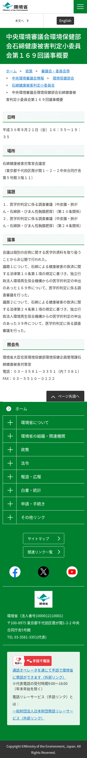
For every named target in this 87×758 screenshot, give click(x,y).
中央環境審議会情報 (28, 78)
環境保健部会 (63, 78)
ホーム (11, 71)
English (65, 20)
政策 (29, 71)
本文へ (19, 20)
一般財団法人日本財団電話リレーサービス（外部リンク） (42, 714)
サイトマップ (38, 538)
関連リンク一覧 (40, 552)
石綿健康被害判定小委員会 (33, 85)
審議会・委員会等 (55, 71)
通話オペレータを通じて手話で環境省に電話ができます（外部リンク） (42, 673)
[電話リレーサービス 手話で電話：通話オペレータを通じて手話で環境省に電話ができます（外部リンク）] (43, 660)
